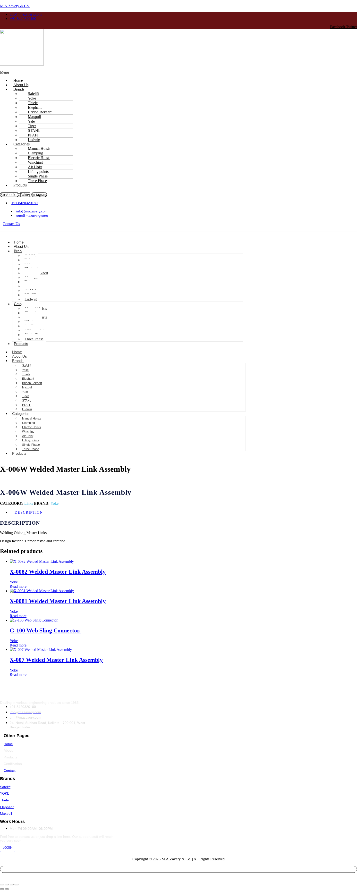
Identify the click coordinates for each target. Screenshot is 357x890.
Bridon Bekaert (32, 383)
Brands (18, 89)
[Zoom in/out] (2, 884)
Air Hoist (27, 436)
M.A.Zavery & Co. (15, 6)
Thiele (26, 374)
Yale (25, 392)
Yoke (25, 370)
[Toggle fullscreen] (7, 884)
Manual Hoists (31, 418)
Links (28, 503)
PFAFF (26, 405)
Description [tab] (29, 512)
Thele (4, 800)
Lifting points (30, 440)
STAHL (26, 400)
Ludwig (31, 299)
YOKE (4, 793)
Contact (10, 770)
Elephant (28, 378)
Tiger (25, 396)
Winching (28, 431)
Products (20, 185)
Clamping (28, 423)
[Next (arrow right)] (7, 889)
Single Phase (31, 444)
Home (19, 242)
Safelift (26, 365)
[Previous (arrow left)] (2, 889)
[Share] (12, 884)
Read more (18, 586)
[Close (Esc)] (16, 884)
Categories (20, 413)
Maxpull (27, 387)
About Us (21, 246)
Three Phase (37, 181)
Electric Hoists (31, 427)
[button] (133, 72)
